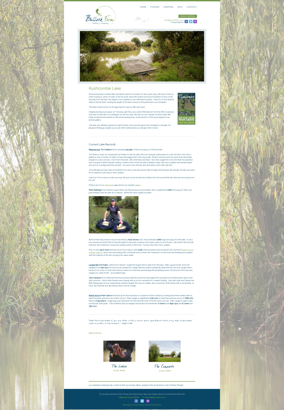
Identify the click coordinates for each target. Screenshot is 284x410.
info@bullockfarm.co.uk (174, 20)
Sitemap (148, 405)
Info (180, 7)
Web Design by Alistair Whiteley (133, 405)
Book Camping (188, 16)
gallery (138, 185)
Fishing (154, 7)
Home (143, 7)
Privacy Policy (156, 405)
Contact (192, 7)
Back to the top (95, 333)
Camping (168, 7)
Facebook (109, 185)
